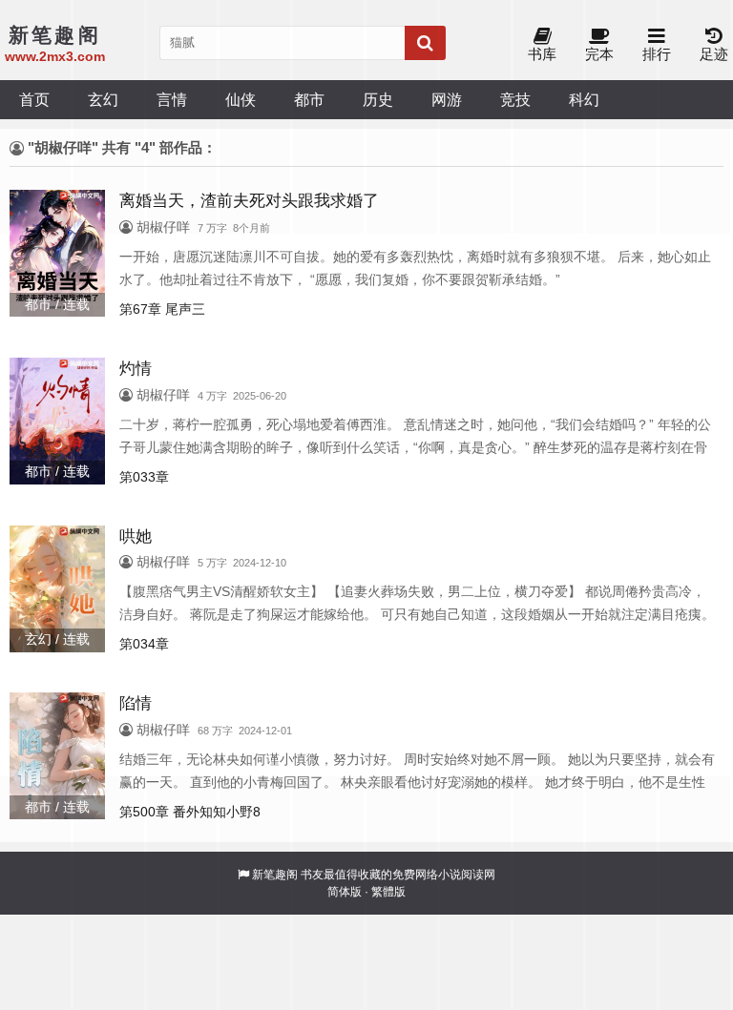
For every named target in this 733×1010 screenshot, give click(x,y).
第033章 (144, 476)
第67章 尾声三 (162, 309)
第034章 (144, 643)
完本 (599, 54)
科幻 (584, 99)
